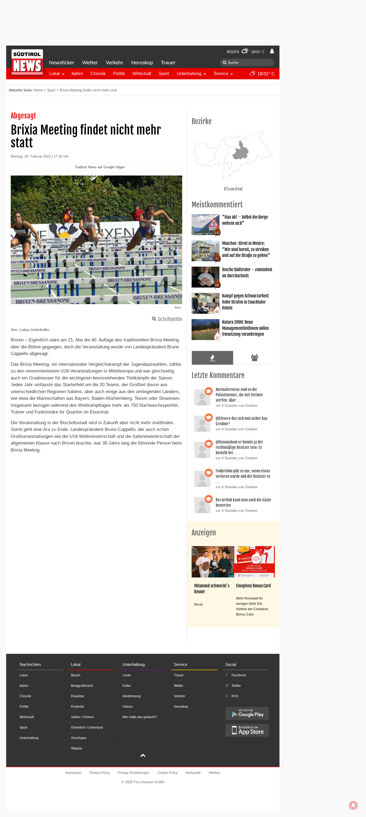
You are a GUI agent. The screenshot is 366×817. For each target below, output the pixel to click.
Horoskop (142, 63)
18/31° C (265, 73)
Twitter (236, 686)
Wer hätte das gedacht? (139, 717)
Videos (127, 706)
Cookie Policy (168, 772)
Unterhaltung (189, 73)
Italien (77, 73)
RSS (234, 696)
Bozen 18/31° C (245, 52)
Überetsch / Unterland (87, 727)
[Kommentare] (212, 358)
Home (38, 90)
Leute (126, 675)
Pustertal (77, 706)
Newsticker (61, 63)
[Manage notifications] (353, 805)
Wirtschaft (141, 73)
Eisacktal (77, 696)
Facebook (238, 675)
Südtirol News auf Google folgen (100, 167)
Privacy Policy (99, 772)
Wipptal (76, 748)
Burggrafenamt (82, 686)
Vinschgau (79, 738)
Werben (214, 772)
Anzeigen (204, 532)
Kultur (126, 686)
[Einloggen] (272, 51)
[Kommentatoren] (255, 358)
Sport (164, 73)
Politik (119, 73)
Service (221, 73)
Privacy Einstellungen (134, 772)
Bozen (75, 675)
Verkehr (114, 63)
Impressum (73, 772)
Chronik (98, 73)
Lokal (54, 73)
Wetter (90, 63)
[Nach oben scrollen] (142, 756)
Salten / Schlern (82, 717)
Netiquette (193, 772)
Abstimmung (131, 696)
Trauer (168, 63)
